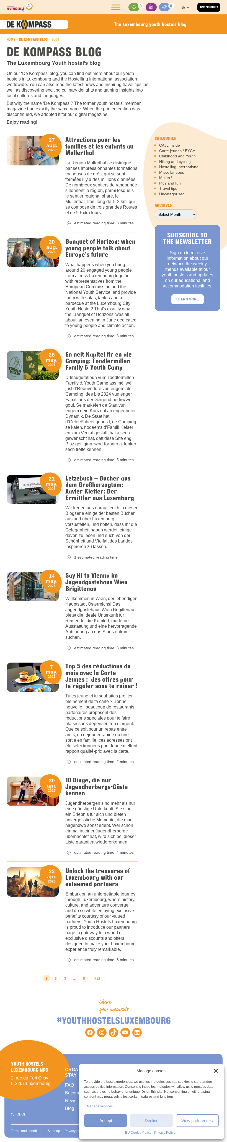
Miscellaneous (171, 172)
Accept (105, 1120)
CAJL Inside (169, 145)
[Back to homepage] (20, 7)
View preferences (197, 1120)
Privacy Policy (164, 1133)
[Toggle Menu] (115, 7)
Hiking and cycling (175, 161)
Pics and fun (170, 183)
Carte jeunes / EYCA (177, 151)
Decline (151, 1120)
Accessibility (209, 7)
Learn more (187, 299)
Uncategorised (172, 194)
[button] (216, 1071)
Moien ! (165, 177)
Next (98, 978)
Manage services (100, 1106)
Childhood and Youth (177, 156)
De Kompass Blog (33, 39)
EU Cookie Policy (138, 1133)
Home (11, 39)
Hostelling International (179, 167)
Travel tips (168, 188)
